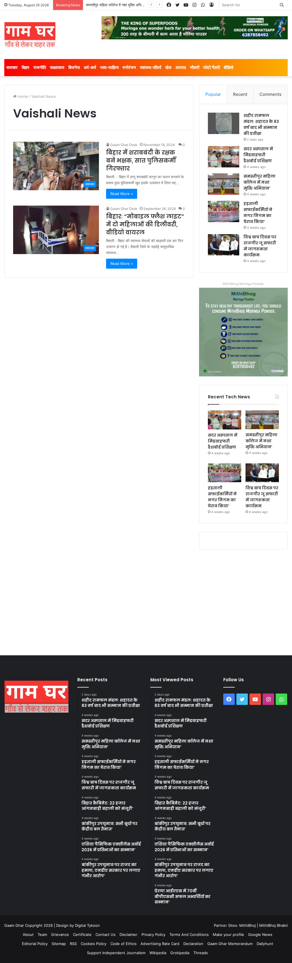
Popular (213, 94)
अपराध (180, 67)
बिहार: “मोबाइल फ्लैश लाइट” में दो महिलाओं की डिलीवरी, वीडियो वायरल (145, 224)
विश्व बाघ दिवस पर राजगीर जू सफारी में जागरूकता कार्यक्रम (260, 246)
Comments (270, 94)
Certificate (82, 934)
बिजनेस (74, 67)
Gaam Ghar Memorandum (230, 943)
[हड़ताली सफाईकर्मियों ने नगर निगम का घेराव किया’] (223, 211)
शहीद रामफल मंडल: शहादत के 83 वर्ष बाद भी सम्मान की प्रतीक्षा (261, 124)
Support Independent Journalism (116, 952)
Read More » (121, 193)
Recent (240, 94)
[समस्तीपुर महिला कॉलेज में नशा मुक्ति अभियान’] (223, 184)
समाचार (12, 67)
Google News (260, 934)
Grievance (60, 934)
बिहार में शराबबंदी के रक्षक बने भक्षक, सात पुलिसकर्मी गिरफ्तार (141, 161)
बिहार (25, 67)
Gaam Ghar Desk (123, 145)
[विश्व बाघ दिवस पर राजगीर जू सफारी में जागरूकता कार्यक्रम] (223, 245)
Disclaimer (128, 934)
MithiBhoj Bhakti (273, 925)
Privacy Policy (153, 934)
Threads (200, 952)
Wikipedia (157, 952)
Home (22, 96)
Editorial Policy (35, 943)
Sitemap (59, 943)
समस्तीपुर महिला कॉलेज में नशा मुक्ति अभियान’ (116, 5)
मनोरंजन (129, 67)
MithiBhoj (247, 925)
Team (42, 934)
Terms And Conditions (189, 934)
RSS (73, 943)
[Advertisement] (146, 601)
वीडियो (228, 67)
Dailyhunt (265, 943)
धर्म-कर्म (90, 67)
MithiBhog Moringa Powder (243, 284)
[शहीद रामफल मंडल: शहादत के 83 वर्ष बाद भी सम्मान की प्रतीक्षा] (223, 123)
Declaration (193, 943)
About (28, 934)
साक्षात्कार (57, 67)
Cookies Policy (93, 943)
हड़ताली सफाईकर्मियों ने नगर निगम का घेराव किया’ (258, 212)
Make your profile (228, 934)
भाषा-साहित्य (109, 67)
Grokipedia (179, 952)
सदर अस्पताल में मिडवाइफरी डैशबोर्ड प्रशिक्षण (258, 155)
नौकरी (194, 67)
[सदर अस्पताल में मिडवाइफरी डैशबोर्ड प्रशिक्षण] (223, 156)
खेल (168, 67)
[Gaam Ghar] (30, 35)
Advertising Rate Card (160, 943)
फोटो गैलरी (211, 67)
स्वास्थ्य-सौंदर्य (150, 67)
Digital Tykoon (87, 925)
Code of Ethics (123, 943)
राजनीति (39, 67)
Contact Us (105, 934)
